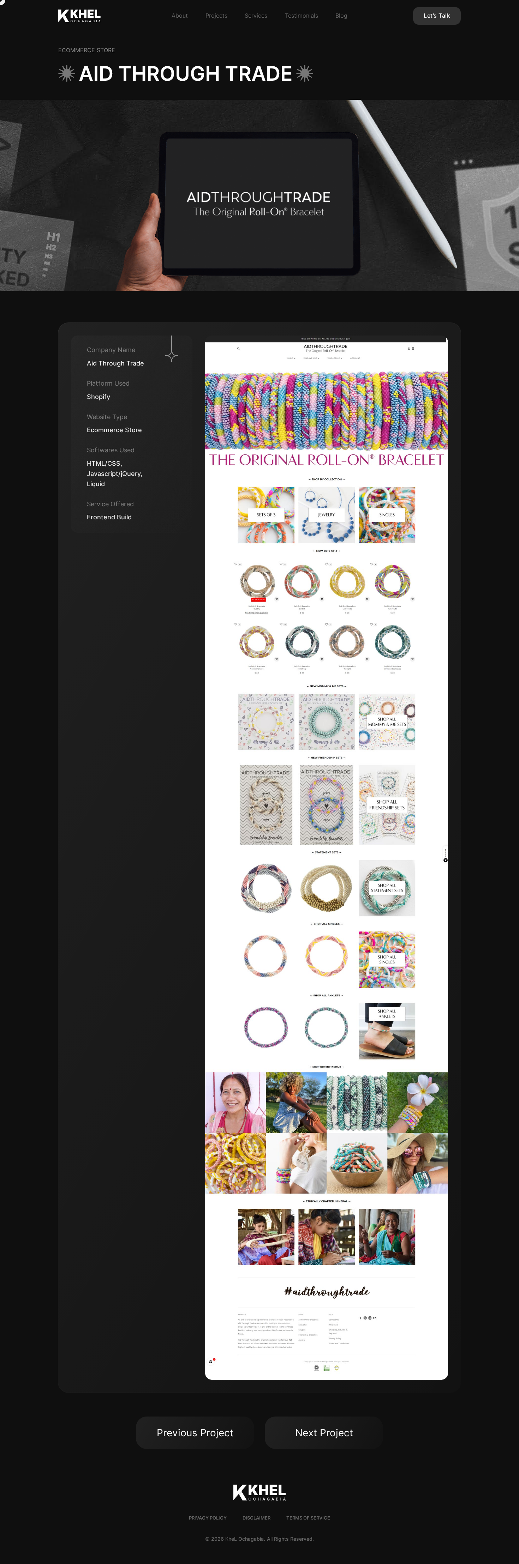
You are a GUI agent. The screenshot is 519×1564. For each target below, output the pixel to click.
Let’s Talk (437, 15)
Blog (341, 15)
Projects (216, 15)
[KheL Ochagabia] (98, 16)
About (180, 15)
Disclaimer (256, 1518)
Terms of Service (308, 1518)
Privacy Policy (208, 1518)
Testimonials (301, 15)
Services (256, 15)
